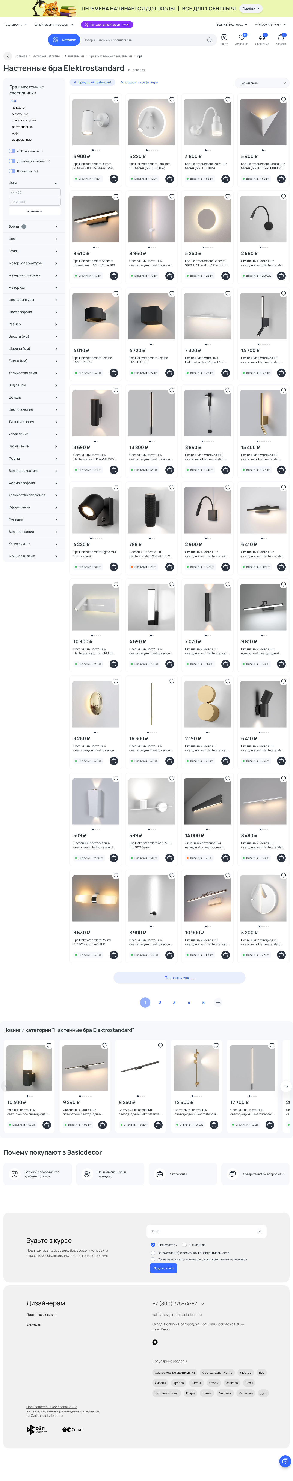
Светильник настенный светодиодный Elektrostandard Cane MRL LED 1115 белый (151, 263)
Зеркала (232, 1383)
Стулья (197, 1383)
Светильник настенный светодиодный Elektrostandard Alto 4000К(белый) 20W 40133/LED (151, 457)
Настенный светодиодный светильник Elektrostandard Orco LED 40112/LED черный (204, 457)
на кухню (18, 107)
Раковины (246, 1393)
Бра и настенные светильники (26, 90)
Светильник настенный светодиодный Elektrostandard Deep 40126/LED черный (262, 748)
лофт (15, 133)
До (13, 202)
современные (22, 139)
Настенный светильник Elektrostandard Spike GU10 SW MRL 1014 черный (151, 554)
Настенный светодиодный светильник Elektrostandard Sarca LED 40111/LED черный (260, 360)
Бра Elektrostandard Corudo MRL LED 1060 (148, 360)
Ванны (206, 1393)
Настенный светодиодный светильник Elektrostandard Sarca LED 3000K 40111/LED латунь (260, 457)
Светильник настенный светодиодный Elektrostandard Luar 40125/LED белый (262, 845)
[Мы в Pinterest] (163, 1342)
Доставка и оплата (41, 1314)
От (13, 192)
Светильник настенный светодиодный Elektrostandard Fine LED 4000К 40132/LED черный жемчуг (151, 942)
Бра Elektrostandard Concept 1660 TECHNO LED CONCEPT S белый (206, 263)
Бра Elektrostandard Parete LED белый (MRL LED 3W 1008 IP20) (263, 166)
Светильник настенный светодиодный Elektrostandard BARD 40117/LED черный (262, 263)
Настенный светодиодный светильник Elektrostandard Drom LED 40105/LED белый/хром (260, 942)
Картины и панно (166, 1393)
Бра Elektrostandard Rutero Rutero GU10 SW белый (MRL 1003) (93, 166)
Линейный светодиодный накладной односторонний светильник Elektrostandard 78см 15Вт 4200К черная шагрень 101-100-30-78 (204, 845)
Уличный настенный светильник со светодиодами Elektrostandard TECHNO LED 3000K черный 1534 (28, 1112)
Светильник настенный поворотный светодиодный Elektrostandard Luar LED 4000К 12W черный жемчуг (82, 1112)
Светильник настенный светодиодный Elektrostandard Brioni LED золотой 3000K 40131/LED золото (206, 748)
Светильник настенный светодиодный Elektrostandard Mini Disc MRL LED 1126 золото (95, 748)
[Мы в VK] (172, 1342)
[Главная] (25, 39)
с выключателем (24, 120)
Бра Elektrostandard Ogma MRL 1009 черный (94, 554)
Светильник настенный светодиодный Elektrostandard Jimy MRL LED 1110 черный (151, 651)
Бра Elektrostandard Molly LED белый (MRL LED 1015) (206, 166)
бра (13, 101)
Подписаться (164, 1268)
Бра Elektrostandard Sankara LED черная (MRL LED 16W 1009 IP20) (95, 263)
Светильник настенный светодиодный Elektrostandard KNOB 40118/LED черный (206, 554)
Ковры (190, 1393)
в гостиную (20, 114)
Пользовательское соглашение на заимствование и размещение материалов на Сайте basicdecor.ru (63, 1411)
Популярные (249, 83)
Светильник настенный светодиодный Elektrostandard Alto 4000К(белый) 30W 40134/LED (252, 1112)
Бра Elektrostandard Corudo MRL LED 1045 (92, 360)
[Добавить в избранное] (116, 99)
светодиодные (22, 127)
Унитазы (225, 1393)
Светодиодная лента (217, 1372)
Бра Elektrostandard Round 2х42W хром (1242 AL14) (92, 942)
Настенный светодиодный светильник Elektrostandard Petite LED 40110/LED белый (93, 845)
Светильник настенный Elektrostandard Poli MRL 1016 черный (93, 457)
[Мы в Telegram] (190, 1342)
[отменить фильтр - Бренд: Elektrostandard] (74, 82)
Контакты (34, 1325)
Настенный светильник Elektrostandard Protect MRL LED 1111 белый (205, 360)
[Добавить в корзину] (114, 179)
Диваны (160, 1383)
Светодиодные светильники (175, 1372)
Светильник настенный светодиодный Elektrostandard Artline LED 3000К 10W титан (140, 1112)
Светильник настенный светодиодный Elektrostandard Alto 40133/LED (151, 748)
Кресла (179, 1383)
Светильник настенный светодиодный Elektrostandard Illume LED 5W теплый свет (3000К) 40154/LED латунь (196, 1112)
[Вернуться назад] (7, 56)
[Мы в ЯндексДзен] (181, 1342)
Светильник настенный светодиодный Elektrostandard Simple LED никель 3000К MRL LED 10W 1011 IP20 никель (206, 942)
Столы (213, 1383)
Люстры (245, 1372)
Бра (261, 1372)
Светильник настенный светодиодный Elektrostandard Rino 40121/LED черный (262, 554)
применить (35, 211)
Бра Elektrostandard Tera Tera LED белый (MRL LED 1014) (150, 166)
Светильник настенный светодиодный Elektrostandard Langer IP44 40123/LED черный (206, 651)
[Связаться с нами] (285, 1461)
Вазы (249, 1383)
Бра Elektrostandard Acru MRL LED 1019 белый (150, 845)
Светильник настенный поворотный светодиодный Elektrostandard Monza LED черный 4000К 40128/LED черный (260, 651)
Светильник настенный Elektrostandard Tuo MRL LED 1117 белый (93, 651)
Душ (263, 1393)
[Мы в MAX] (155, 1342)
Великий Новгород (229, 24)
